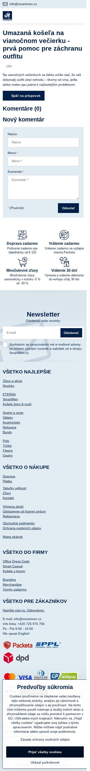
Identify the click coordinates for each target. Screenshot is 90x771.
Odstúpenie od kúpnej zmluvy (24, 511)
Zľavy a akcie (12, 381)
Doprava (9, 476)
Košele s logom (14, 571)
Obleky (8, 417)
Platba (7, 481)
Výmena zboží (13, 506)
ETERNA (9, 394)
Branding (9, 580)
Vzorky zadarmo (15, 589)
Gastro (8, 455)
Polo (6, 441)
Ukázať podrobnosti (45, 762)
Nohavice (9, 427)
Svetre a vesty (13, 413)
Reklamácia (11, 516)
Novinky (8, 386)
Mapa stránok (13, 537)
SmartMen (10, 399)
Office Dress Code (16, 561)
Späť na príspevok (25, 96)
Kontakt (8, 498)
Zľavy (7, 493)
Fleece (8, 450)
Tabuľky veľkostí (14, 488)
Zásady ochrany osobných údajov (45, 739)
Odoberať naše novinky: (43, 321)
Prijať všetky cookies (45, 752)
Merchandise (12, 584)
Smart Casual (13, 566)
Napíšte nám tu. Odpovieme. (24, 610)
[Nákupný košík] (69, 15)
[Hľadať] (58, 15)
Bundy (7, 432)
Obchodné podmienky (19, 523)
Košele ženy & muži (17, 404)
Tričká (7, 446)
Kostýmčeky (11, 422)
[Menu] (81, 15)
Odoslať (68, 208)
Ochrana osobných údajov (22, 528)
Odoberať (71, 333)
